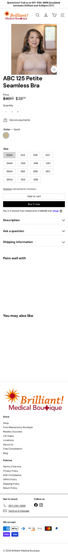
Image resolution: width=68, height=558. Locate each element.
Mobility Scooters (12, 431)
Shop (6, 423)
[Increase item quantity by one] (18, 112)
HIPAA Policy (10, 479)
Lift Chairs (8, 436)
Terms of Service (12, 466)
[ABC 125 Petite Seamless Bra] (34, 275)
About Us (8, 444)
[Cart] (54, 15)
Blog (5, 453)
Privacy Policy (10, 470)
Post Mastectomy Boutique (18, 427)
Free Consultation (12, 448)
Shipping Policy (11, 483)
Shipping (7, 189)
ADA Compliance (12, 475)
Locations (8, 440)
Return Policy (10, 487)
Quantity (8, 105)
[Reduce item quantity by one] (6, 112)
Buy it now (34, 204)
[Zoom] (54, 69)
